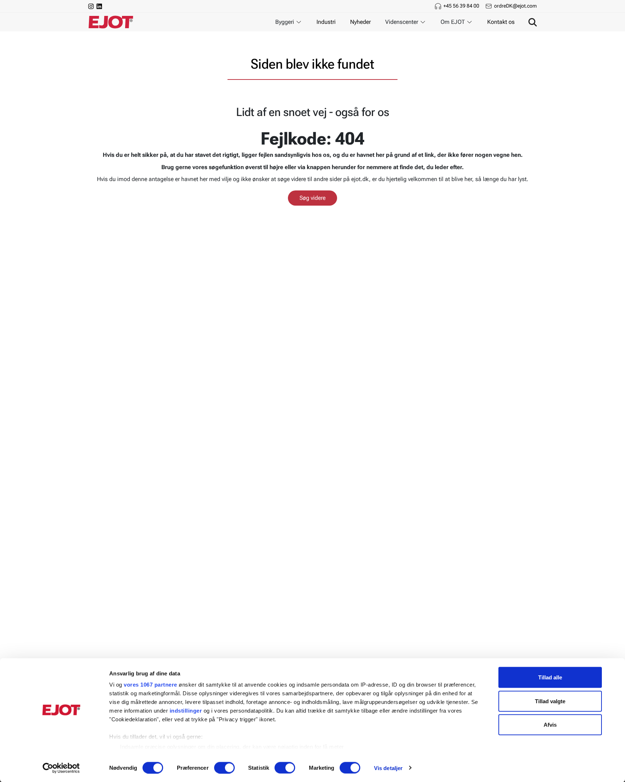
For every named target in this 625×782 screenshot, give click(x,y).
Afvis (550, 725)
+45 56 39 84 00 (461, 6)
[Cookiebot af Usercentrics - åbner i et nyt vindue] (61, 767)
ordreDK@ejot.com (515, 6)
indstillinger (186, 711)
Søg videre (312, 197)
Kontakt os (501, 21)
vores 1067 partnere (150, 685)
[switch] (224, 767)
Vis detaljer (388, 768)
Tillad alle (550, 677)
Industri (326, 21)
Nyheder (360, 21)
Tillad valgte (550, 701)
